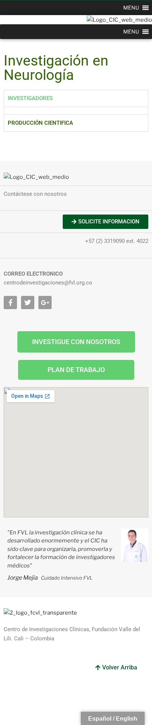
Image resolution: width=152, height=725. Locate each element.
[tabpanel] (76, 110)
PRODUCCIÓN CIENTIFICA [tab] (40, 123)
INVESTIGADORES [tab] (30, 98)
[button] (131, 7)
